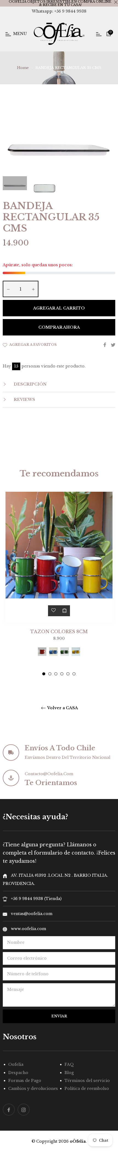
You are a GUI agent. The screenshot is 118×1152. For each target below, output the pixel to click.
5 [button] (67, 673)
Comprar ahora (59, 327)
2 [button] (49, 673)
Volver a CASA (62, 708)
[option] (59, 584)
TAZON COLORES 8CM (59, 631)
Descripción (30, 384)
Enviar (59, 1016)
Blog (69, 1072)
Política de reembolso (86, 1088)
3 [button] (55, 673)
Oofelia (15, 1064)
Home (23, 67)
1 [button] (43, 673)
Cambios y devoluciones (33, 1088)
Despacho (18, 1072)
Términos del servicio (87, 1080)
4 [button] (61, 673)
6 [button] (73, 673)
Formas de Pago (24, 1080)
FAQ (69, 1064)
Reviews (24, 399)
